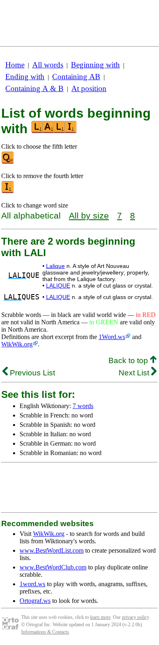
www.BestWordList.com (52, 550)
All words (47, 64)
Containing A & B (34, 88)
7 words (83, 405)
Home (14, 64)
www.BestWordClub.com (53, 567)
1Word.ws (112, 336)
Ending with (24, 76)
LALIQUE (58, 285)
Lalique (55, 266)
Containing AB (76, 76)
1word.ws (32, 583)
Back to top (129, 360)
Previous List (31, 372)
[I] (8, 191)
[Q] (8, 161)
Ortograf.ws (35, 600)
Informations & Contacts (45, 632)
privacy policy (135, 617)
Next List (135, 372)
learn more (100, 617)
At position (88, 88)
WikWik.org (17, 344)
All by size (89, 215)
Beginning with (95, 64)
